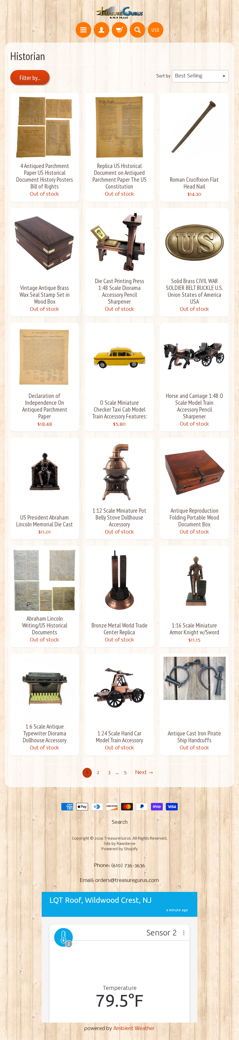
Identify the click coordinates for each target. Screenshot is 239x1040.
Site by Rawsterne (119, 844)
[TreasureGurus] (120, 12)
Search (120, 822)
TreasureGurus (117, 839)
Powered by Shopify (119, 849)
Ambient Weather (134, 1029)
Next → (144, 773)
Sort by (163, 76)
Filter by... (30, 78)
